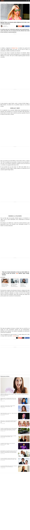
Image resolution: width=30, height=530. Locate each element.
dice (17, 273)
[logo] (2, 0)
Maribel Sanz (15, 48)
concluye (14, 335)
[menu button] (28, 0)
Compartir (27, 26)
